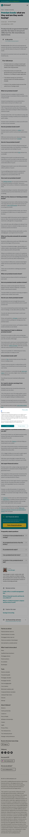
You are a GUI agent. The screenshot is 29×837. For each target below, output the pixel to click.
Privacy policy (25, 409)
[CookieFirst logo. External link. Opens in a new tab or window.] (1, 411)
